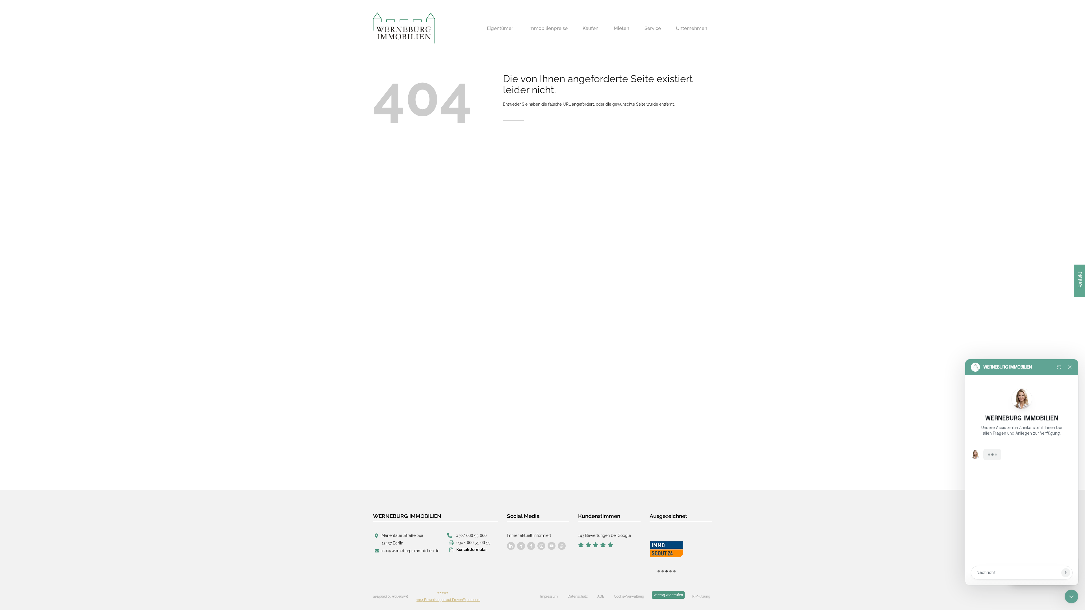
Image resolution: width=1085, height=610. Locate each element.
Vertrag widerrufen (668, 595)
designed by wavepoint (390, 596)
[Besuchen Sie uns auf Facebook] (511, 546)
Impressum (549, 596)
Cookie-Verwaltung (629, 596)
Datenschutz (578, 596)
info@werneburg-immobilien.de (410, 550)
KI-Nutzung (701, 596)
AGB (600, 596)
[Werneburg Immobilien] (404, 28)
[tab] (658, 571)
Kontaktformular (471, 549)
